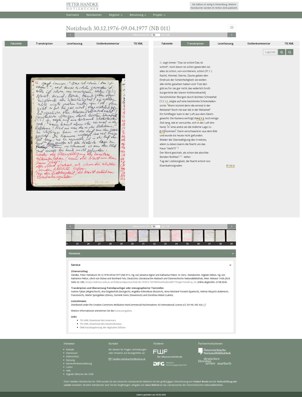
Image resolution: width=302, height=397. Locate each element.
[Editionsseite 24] (66, 235)
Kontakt (70, 349)
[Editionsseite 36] (198, 235)
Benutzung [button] (136, 15)
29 (121, 243)
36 (198, 243)
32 (154, 243)
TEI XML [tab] (138, 43)
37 (209, 243)
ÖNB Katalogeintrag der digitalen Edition (103, 327)
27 (99, 243)
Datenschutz (72, 356)
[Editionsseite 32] (154, 235)
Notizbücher (94, 15)
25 (77, 243)
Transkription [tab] (44, 43)
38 (220, 243)
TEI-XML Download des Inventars (98, 320)
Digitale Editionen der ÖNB (79, 374)
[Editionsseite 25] (77, 235)
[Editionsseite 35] (187, 235)
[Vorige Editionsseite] (70, 34)
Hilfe (68, 370)
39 (231, 243)
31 (143, 243)
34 (176, 243)
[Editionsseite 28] (110, 235)
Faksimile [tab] (16, 43)
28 (110, 243)
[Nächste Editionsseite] (231, 34)
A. (167, 101)
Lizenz (69, 366)
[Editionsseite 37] (209, 235)
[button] (232, 27)
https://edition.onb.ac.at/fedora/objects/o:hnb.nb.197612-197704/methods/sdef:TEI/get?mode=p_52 (141, 281)
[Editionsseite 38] (220, 235)
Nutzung (70, 360)
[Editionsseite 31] (143, 235)
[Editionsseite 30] (132, 235)
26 (88, 243)
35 (187, 243)
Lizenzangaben (123, 310)
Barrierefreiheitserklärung (79, 363)
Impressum (72, 352)
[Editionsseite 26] (88, 235)
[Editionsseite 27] (99, 235)
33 (165, 243)
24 (66, 243)
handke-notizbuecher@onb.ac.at (129, 358)
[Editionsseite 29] (121, 235)
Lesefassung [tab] (74, 43)
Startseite (72, 15)
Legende (270, 52)
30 (132, 243)
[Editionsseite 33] (165, 235)
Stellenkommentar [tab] (107, 43)
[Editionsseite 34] (176, 235)
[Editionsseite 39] (231, 235)
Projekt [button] (157, 15)
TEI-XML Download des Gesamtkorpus (101, 323)
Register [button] (114, 15)
